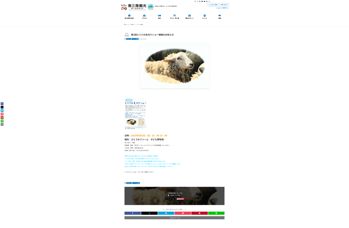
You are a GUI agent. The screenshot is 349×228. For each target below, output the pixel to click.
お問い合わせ (224, 5)
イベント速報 (135, 39)
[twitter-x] (197, 1)
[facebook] (195, 1)
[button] (133, 213)
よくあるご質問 (213, 5)
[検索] (209, 1)
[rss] (207, 1)
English (218, 8)
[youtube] (204, 1)
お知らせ (129, 39)
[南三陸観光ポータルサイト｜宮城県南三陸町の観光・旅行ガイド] (137, 7)
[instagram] (200, 1)
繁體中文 (225, 8)
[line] (202, 1)
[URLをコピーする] (2, 124)
